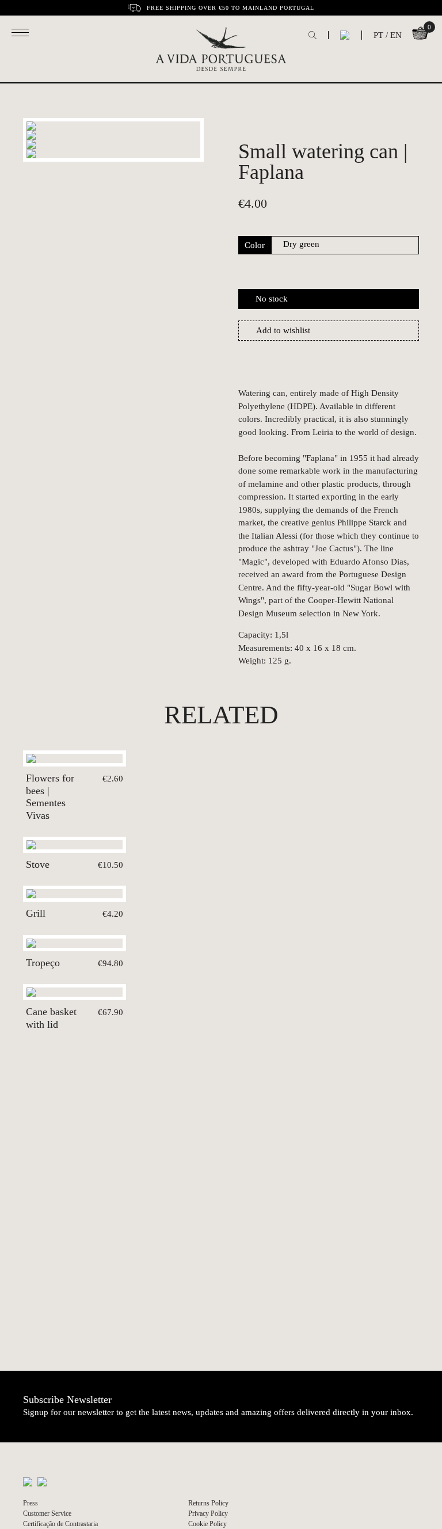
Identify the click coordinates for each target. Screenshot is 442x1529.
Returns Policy (208, 1503)
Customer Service (47, 1513)
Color (255, 245)
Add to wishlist (283, 330)
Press (30, 1503)
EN (396, 35)
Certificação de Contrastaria (60, 1524)
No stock (272, 298)
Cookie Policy (207, 1524)
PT (378, 35)
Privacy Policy (208, 1513)
